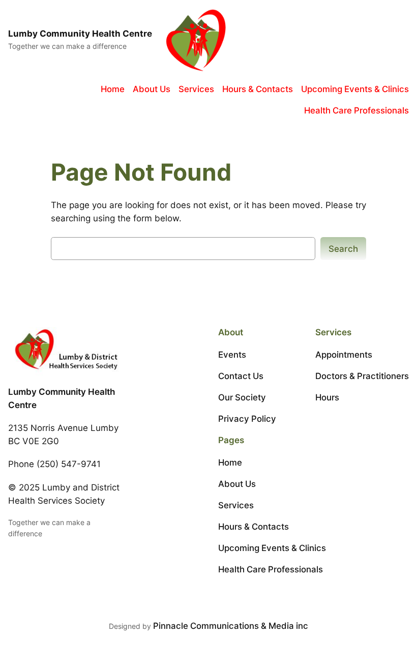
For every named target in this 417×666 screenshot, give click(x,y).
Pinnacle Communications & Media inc (230, 626)
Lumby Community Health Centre (80, 33)
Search (343, 249)
